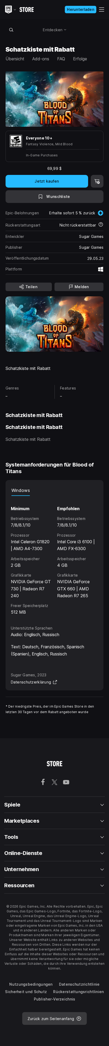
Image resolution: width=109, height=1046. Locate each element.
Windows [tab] (20, 490)
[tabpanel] (54, 556)
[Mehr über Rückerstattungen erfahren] (100, 225)
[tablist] (54, 490)
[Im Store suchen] (11, 29)
